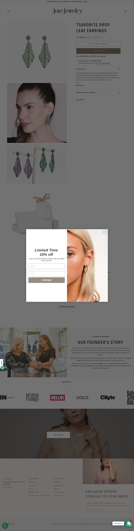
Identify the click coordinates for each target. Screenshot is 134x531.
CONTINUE (47, 280)
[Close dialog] (105, 232)
